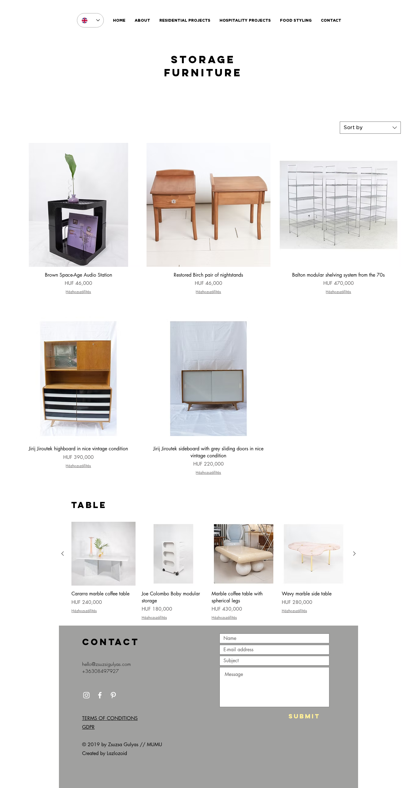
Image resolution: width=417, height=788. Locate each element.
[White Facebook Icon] (100, 695)
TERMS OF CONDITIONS (110, 718)
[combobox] (370, 128)
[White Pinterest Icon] (113, 695)
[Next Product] (354, 553)
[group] (208, 571)
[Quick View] (78, 205)
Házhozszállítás (78, 291)
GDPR (88, 727)
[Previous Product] (62, 553)
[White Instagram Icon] (86, 695)
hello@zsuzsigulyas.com (106, 664)
